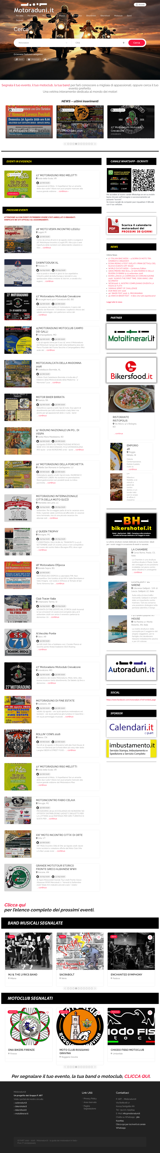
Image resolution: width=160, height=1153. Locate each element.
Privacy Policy (90, 1098)
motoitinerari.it (21, 1113)
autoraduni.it (21, 1103)
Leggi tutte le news (114, 302)
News (30, 20)
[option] (29, 123)
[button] (43, 43)
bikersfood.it (20, 1110)
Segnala (19, 20)
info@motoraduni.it (131, 1113)
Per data (19, 16)
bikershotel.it (21, 1106)
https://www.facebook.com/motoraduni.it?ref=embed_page (131, 700)
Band (129, 16)
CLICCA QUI (136, 1076)
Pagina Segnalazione (90, 1107)
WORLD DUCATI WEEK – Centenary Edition (127, 268)
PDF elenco (77, 16)
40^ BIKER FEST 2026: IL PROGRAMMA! (125, 293)
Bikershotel (91, 16)
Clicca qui (14, 904)
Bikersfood (105, 16)
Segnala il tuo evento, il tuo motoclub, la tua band (36, 85)
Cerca (136, 42)
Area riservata (90, 1102)
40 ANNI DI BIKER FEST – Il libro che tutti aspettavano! (132, 296)
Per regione (47, 16)
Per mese (32, 16)
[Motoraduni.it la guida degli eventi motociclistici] (34, 7)
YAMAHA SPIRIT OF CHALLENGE (122, 288)
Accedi (141, 4)
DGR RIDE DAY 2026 (117, 291)
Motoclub (118, 16)
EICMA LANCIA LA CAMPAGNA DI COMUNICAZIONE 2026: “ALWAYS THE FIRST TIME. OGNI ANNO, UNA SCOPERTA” (131, 278)
